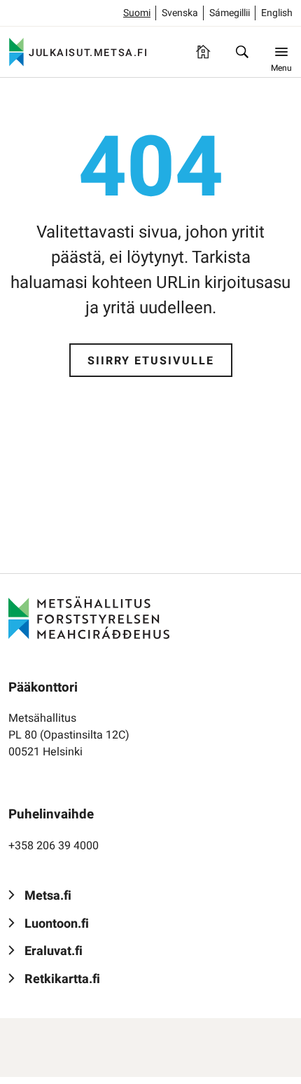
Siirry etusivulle (151, 360)
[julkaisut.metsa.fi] (88, 617)
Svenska (180, 13)
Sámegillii (229, 13)
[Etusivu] (203, 52)
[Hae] (242, 52)
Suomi (136, 13)
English (277, 13)
